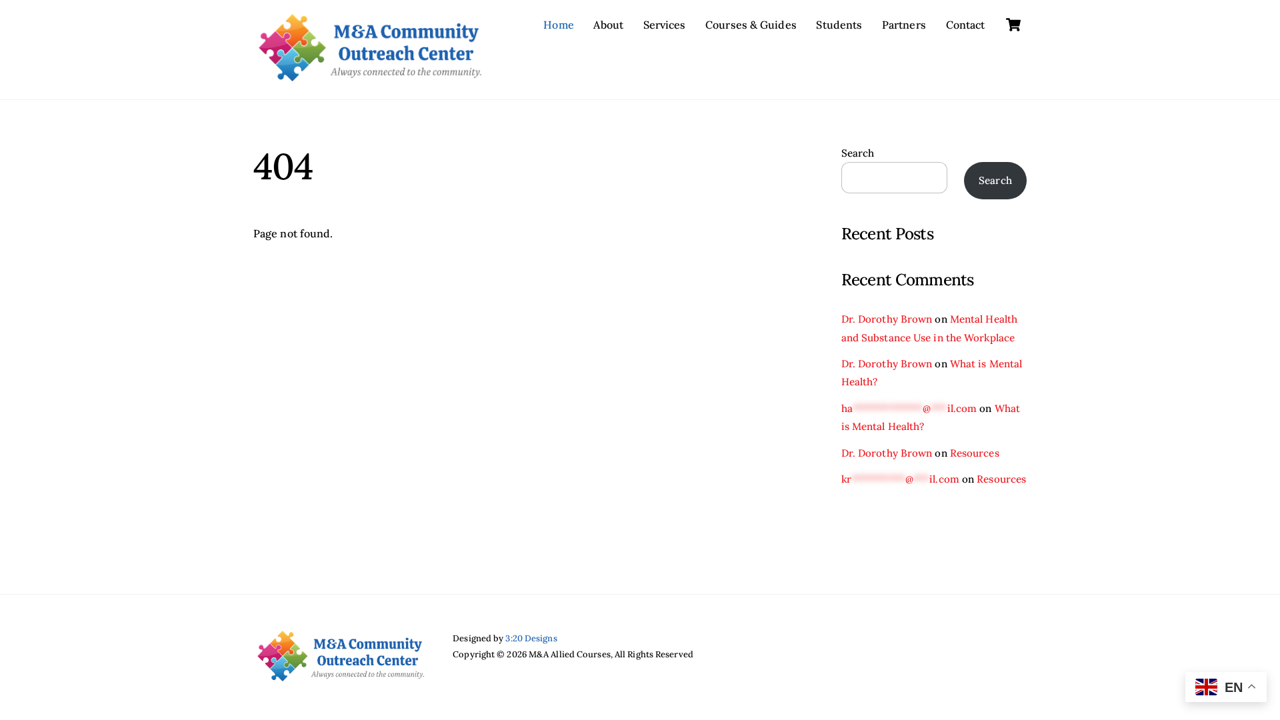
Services (664, 24)
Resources (974, 453)
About (608, 24)
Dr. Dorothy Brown (887, 319)
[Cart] (1013, 24)
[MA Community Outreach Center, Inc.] (370, 74)
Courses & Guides (751, 24)
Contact (965, 24)
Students (839, 24)
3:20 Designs (531, 638)
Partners (904, 24)
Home (558, 24)
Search (858, 153)
